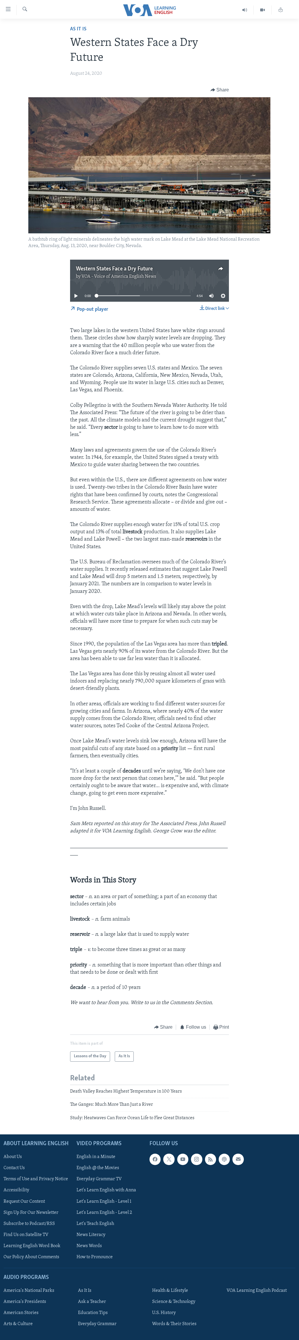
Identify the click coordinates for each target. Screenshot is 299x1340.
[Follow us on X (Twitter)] (168, 1159)
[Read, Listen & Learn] (281, 10)
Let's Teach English (95, 1223)
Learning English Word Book (32, 1246)
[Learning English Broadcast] (245, 10)
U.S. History (164, 1313)
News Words (89, 1246)
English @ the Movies (98, 1168)
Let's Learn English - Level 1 (104, 1201)
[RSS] (210, 1159)
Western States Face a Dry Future (114, 269)
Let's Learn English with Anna (106, 1190)
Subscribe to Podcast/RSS (29, 1223)
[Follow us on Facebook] (155, 1159)
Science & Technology (173, 1301)
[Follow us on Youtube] (182, 1159)
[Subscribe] (238, 1159)
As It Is (78, 29)
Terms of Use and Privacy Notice (36, 1179)
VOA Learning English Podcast (257, 1290)
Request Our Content (24, 1201)
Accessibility (16, 1190)
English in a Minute (96, 1157)
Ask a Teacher (92, 1301)
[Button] (220, 90)
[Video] (263, 10)
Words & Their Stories (174, 1324)
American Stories (21, 1313)
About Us (13, 1157)
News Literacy (91, 1235)
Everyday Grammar (97, 1324)
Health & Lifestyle (170, 1290)
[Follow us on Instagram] (196, 1159)
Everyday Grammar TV (99, 1179)
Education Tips (93, 1313)
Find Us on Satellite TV (26, 1235)
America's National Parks (29, 1290)
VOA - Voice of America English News (118, 276)
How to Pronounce (95, 1257)
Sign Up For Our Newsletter (31, 1212)
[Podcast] (224, 1159)
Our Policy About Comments (31, 1257)
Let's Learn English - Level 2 (104, 1212)
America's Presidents (25, 1301)
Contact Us (14, 1168)
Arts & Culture (18, 1324)
